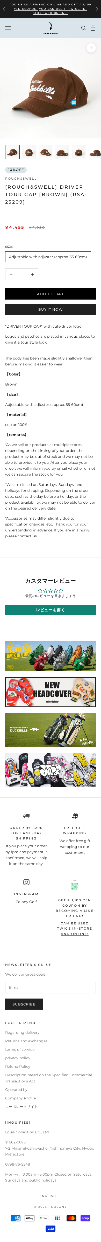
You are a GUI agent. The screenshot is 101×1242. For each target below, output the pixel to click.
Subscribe (24, 1004)
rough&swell (21, 178)
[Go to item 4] (62, 152)
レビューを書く (50, 609)
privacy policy (17, 1058)
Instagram (26, 894)
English (48, 1196)
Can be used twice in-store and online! (74, 928)
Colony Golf (26, 901)
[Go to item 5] (78, 152)
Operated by (16, 1089)
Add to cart (50, 294)
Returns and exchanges (26, 1041)
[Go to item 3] (45, 152)
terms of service (19, 1049)
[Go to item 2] (29, 152)
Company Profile (20, 1098)
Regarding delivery (22, 1032)
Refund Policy (17, 1066)
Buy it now (50, 309)
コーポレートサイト (21, 1106)
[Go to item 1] (12, 152)
